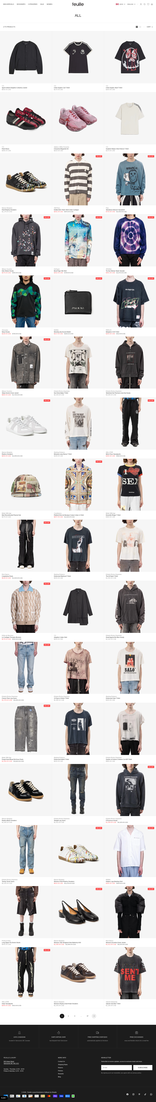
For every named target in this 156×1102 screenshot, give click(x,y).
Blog (59, 1077)
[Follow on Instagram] (133, 1094)
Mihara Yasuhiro (7, 269)
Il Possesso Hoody (111, 820)
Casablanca (57, 513)
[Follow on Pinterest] (139, 1094)
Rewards (61, 1074)
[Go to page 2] (94, 1016)
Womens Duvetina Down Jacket (116, 942)
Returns (60, 1067)
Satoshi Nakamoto (111, 1002)
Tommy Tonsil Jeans (8, 881)
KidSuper (57, 269)
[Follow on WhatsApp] (151, 1094)
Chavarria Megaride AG (61, 149)
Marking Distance (59, 452)
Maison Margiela (7, 208)
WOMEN (49, 4)
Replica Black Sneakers (9, 820)
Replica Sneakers (7, 454)
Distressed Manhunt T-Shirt (62, 576)
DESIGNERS (21, 4)
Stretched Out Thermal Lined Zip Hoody (118, 393)
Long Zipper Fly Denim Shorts (11, 942)
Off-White (109, 269)
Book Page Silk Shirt (60, 271)
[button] (4, 1098)
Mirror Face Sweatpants (113, 454)
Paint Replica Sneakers (9, 210)
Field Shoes (5, 149)
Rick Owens (5, 574)
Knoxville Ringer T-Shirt (113, 515)
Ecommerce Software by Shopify (46, 1092)
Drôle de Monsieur (7, 635)
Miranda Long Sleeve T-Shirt (63, 454)
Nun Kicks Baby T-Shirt (61, 393)
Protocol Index (6, 941)
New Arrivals (8, 4)
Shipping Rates (63, 1064)
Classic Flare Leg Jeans (9, 698)
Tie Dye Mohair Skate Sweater (115, 271)
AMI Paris (57, 208)
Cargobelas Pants (7, 576)
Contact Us (61, 1061)
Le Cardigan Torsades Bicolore (11, 637)
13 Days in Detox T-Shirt (61, 698)
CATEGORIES (32, 4)
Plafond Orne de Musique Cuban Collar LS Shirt (69, 515)
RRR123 (108, 330)
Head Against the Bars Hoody (115, 637)
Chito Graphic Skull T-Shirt (114, 88)
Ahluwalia (5, 330)
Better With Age (6, 513)
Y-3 (3, 86)
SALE (42, 4)
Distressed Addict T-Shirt (61, 759)
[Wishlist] (148, 4)
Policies (60, 1071)
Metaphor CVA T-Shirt (112, 332)
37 (88, 1016)
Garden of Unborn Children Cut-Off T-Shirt (119, 759)
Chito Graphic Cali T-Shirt (62, 88)
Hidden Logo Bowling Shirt (114, 881)
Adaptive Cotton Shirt (60, 637)
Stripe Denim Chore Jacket (10, 393)
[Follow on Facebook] (127, 1094)
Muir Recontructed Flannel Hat (11, 515)
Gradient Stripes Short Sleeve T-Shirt (117, 149)
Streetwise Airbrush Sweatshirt (115, 210)
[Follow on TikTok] (145, 1094)
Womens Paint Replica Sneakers (64, 881)
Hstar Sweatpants (7, 1004)
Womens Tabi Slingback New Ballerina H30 (67, 942)
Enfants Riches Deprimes (62, 391)
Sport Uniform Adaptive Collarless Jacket (14, 88)
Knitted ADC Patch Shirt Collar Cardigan (66, 210)
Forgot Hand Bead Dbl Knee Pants (12, 759)
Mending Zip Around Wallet (62, 332)
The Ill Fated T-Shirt (112, 576)
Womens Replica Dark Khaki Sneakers (66, 1004)
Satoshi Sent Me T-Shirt (113, 1004)
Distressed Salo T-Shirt (113, 698)
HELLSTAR (109, 452)
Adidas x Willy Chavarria (61, 147)
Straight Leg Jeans (60, 820)
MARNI (56, 330)
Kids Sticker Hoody (8, 271)
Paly (107, 208)
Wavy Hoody (6, 332)
